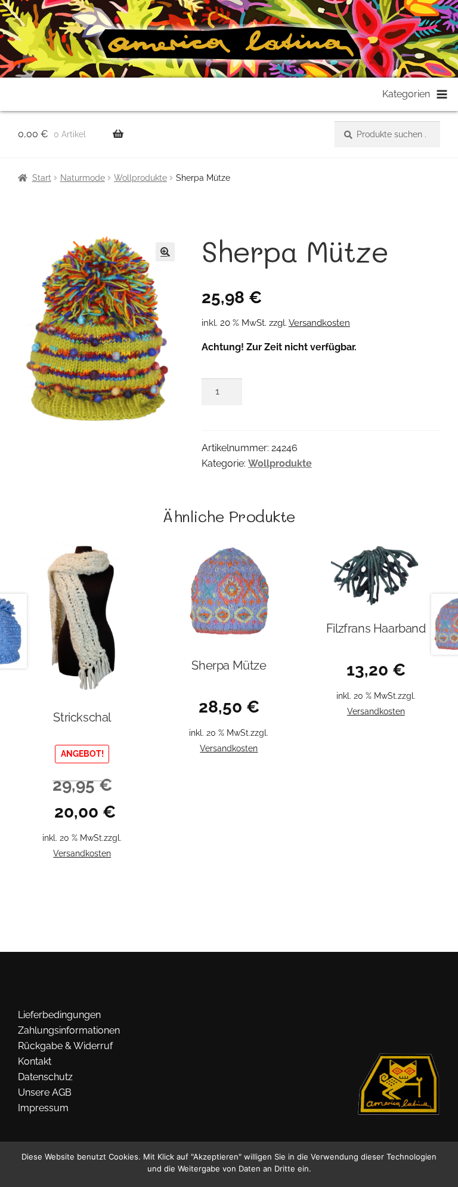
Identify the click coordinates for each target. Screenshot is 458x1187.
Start (41, 178)
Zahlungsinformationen (69, 1030)
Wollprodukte (140, 178)
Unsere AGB (45, 1092)
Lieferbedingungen (59, 1014)
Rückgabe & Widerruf (65, 1046)
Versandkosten (319, 322)
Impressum (43, 1108)
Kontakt (34, 1061)
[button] (165, 251)
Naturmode (82, 178)
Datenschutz (45, 1077)
